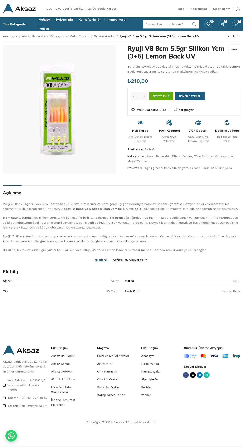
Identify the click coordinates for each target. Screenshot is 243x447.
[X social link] (193, 375)
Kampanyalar (151, 371)
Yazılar (146, 395)
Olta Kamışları (108, 371)
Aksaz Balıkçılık (34, 36)
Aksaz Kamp (60, 364)
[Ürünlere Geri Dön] (233, 36)
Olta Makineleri (108, 379)
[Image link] (21, 350)
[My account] (238, 9)
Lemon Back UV (201, 168)
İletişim (146, 387)
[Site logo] (19, 8)
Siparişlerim (150, 379)
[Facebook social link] (186, 375)
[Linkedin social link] (200, 375)
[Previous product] (228, 36)
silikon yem (223, 168)
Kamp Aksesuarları (111, 395)
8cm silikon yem (176, 168)
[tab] (101, 260)
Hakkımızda (150, 364)
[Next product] (238, 36)
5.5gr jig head (153, 168)
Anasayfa (148, 356)
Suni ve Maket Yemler (113, 356)
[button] (11, 436)
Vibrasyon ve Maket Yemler (70, 36)
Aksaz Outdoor (62, 371)
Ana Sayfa (10, 36)
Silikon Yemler (104, 36)
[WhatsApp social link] (207, 375)
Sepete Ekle (161, 96)
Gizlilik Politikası (63, 379)
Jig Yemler (105, 364)
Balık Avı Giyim (108, 387)
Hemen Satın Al (190, 96)
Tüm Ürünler (203, 156)
